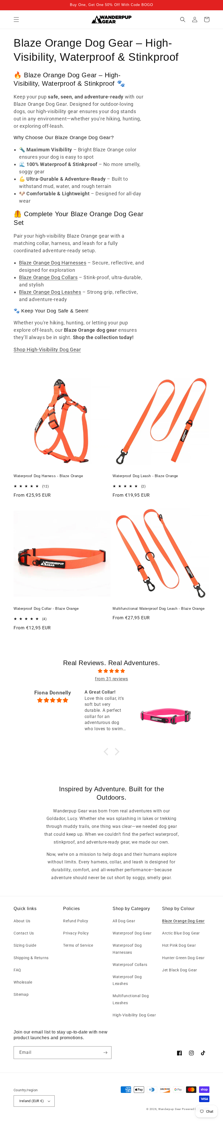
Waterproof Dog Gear (132, 933)
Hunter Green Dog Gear (183, 958)
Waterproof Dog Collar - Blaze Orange (46, 609)
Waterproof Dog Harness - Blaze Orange (48, 476)
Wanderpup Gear (169, 1109)
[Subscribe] (105, 1052)
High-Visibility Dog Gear (134, 1015)
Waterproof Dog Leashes (127, 980)
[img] (111, 671)
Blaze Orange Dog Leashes (50, 292)
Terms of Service (78, 945)
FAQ (17, 970)
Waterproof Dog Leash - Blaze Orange (145, 476)
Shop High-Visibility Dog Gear (47, 349)
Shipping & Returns (31, 958)
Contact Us (24, 933)
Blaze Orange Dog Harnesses (52, 263)
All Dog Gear (124, 921)
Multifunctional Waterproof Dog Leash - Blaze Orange (159, 609)
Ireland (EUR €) (31, 1101)
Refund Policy (75, 921)
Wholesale (23, 982)
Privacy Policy (76, 933)
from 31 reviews (111, 678)
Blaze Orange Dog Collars (48, 277)
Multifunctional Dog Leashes (131, 999)
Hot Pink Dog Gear (179, 945)
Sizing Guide (25, 945)
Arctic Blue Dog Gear (181, 933)
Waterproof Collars (130, 964)
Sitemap (21, 994)
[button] (16, 19)
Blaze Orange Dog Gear (183, 921)
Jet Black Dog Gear (179, 970)
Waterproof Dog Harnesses (127, 948)
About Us (22, 921)
